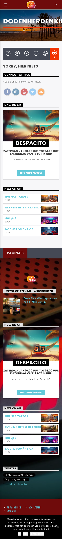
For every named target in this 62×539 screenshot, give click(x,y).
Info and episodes (31, 172)
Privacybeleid (14, 507)
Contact (11, 510)
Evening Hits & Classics (23, 207)
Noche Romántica (19, 229)
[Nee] (58, 527)
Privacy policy (37, 533)
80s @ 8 (11, 218)
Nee (25, 533)
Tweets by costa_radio (15, 484)
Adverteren (35, 507)
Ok (19, 533)
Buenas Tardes (16, 197)
